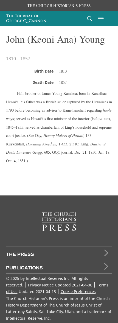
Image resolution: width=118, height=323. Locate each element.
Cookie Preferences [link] (78, 291)
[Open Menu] (101, 18)
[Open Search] (90, 18)
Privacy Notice (41, 285)
